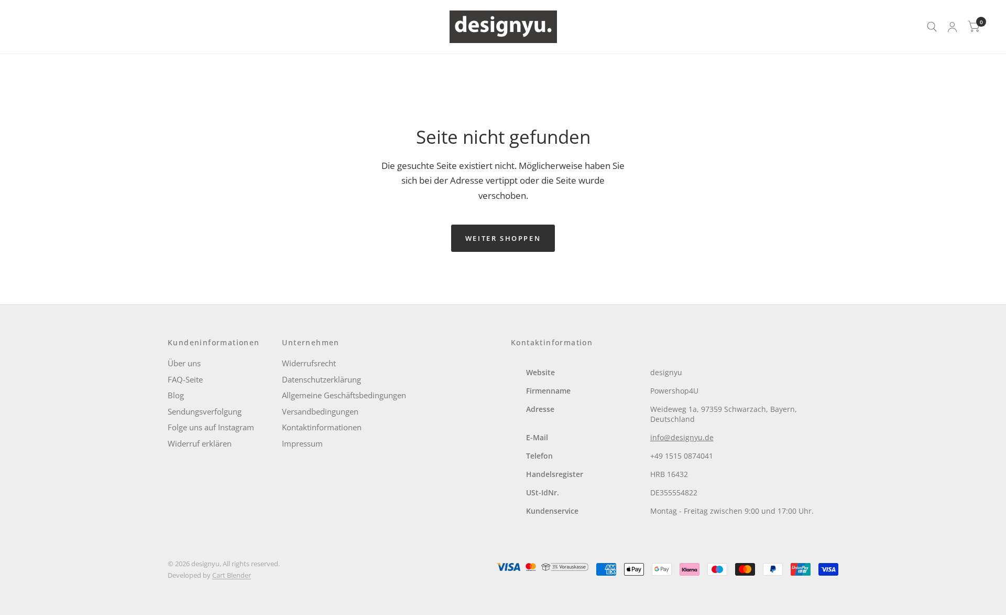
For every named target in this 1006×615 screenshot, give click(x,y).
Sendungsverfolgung (205, 411)
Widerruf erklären (200, 443)
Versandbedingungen (320, 411)
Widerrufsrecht (309, 363)
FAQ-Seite (185, 379)
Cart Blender (231, 575)
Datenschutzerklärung (321, 379)
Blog (176, 395)
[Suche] (932, 27)
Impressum (302, 443)
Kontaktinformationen (322, 427)
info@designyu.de (682, 437)
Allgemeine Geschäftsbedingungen (344, 395)
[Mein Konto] (952, 27)
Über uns (184, 363)
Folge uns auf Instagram (211, 427)
